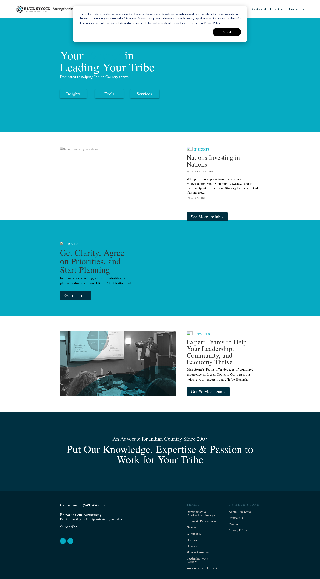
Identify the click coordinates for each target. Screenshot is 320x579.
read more (196, 198)
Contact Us (296, 9)
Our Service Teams (208, 391)
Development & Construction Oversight (201, 513)
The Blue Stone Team (201, 171)
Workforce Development (202, 568)
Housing (192, 546)
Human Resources (198, 552)
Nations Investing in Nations (213, 160)
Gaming (192, 527)
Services (256, 9)
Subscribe (69, 527)
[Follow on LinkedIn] (70, 541)
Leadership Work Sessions (197, 560)
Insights (73, 94)
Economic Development (202, 521)
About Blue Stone (240, 512)
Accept (227, 32)
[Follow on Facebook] (63, 541)
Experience (277, 9)
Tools (109, 94)
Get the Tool (75, 295)
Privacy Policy (238, 530)
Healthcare (193, 540)
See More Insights (207, 217)
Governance (194, 533)
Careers (233, 524)
